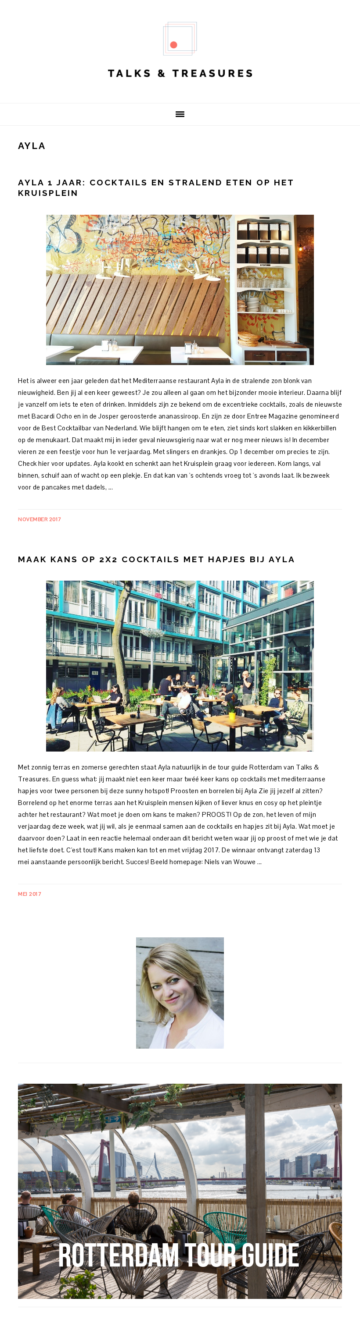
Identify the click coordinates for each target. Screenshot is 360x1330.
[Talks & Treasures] (180, 89)
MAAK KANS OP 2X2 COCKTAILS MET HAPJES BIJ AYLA (156, 559)
